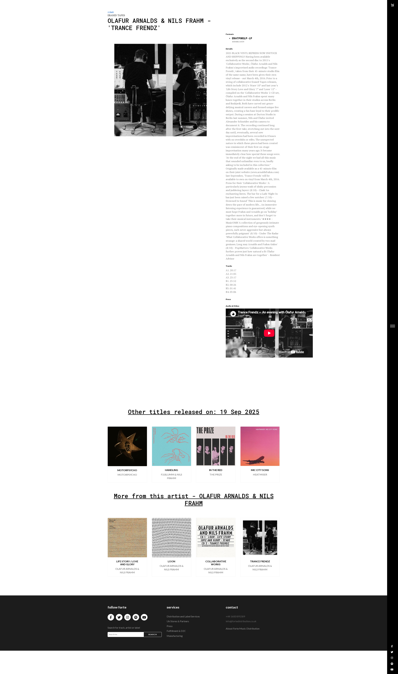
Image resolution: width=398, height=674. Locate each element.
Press (170, 626)
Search (152, 634)
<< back (111, 12)
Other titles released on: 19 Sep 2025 (193, 412)
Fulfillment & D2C (176, 630)
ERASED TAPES (116, 15)
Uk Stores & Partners (178, 621)
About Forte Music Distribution (242, 628)
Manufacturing (175, 635)
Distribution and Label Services (183, 616)
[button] (112, 454)
